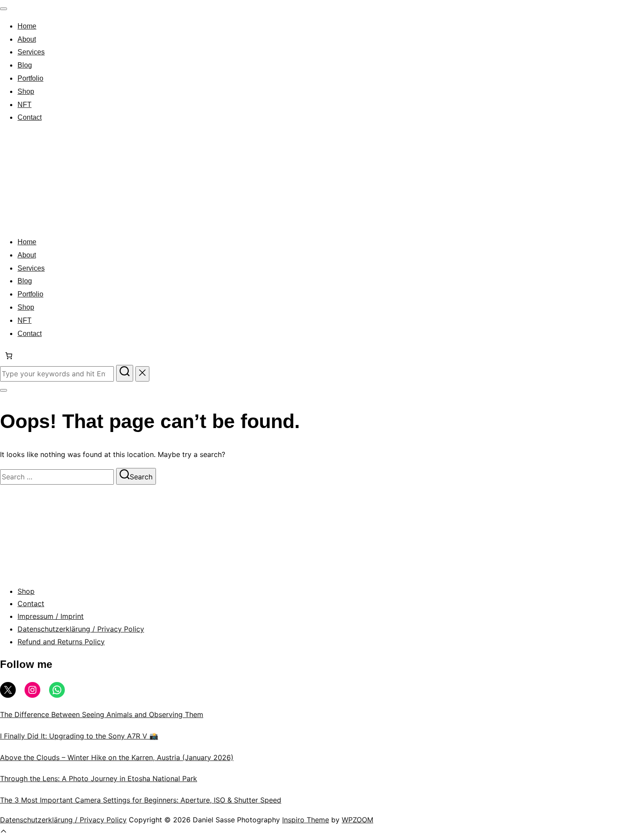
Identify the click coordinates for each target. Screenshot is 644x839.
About (27, 39)
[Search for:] (58, 373)
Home (27, 26)
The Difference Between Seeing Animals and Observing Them (101, 714)
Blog (25, 65)
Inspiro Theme (305, 819)
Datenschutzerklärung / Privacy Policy (81, 629)
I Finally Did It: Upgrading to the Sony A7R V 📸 (79, 736)
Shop (26, 91)
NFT (25, 104)
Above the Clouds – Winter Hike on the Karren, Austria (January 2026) (117, 757)
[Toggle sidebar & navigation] (3, 390)
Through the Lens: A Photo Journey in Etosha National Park (98, 778)
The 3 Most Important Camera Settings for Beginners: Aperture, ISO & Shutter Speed (140, 800)
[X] (8, 690)
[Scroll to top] (3, 832)
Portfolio (30, 78)
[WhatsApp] (57, 690)
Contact (30, 117)
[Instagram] (32, 690)
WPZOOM (357, 819)
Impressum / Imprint (51, 616)
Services (31, 52)
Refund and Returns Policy (61, 641)
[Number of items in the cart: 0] (9, 355)
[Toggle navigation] (3, 8)
